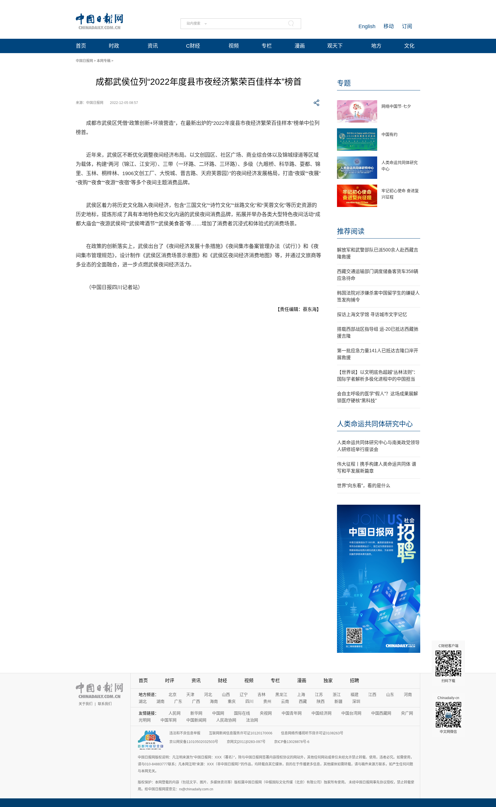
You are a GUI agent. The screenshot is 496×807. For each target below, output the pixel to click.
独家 (328, 680)
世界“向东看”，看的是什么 (363, 485)
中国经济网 (321, 713)
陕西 (321, 701)
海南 (214, 701)
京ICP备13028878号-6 (291, 742)
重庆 (232, 701)
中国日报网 (84, 61)
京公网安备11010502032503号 (193, 742)
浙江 (337, 694)
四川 (249, 701)
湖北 (143, 701)
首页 (81, 46)
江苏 (319, 694)
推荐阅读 (351, 231)
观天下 (335, 46)
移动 (388, 26)
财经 (222, 680)
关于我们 (85, 704)
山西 (226, 694)
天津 (190, 694)
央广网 (407, 713)
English (367, 26)
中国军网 (168, 720)
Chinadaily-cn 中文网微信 (448, 715)
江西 (372, 694)
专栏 (266, 46)
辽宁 (244, 694)
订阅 (407, 26)
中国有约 (389, 134)
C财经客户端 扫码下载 (448, 663)
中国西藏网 (381, 713)
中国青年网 (292, 713)
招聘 (354, 680)
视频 (233, 46)
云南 (285, 701)
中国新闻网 (196, 720)
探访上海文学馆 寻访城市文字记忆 (372, 314)
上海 (301, 694)
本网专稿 (104, 61)
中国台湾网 (351, 713)
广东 (178, 701)
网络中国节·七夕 (396, 106)
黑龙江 (281, 694)
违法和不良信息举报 (184, 733)
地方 (376, 46)
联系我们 (105, 704)
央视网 (266, 713)
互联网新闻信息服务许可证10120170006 (240, 733)
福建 (354, 694)
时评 (169, 680)
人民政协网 (226, 720)
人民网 (174, 713)
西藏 (303, 701)
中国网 (218, 713)
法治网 (252, 720)
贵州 (267, 701)
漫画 (299, 46)
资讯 (153, 46)
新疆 (338, 701)
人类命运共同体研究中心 (375, 424)
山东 (390, 694)
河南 (408, 694)
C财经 (193, 46)
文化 (409, 46)
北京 (172, 694)
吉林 (261, 694)
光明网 (145, 720)
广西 (196, 701)
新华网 (196, 713)
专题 (344, 83)
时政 (114, 46)
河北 (208, 694)
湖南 (160, 701)
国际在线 (242, 713)
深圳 (356, 701)
